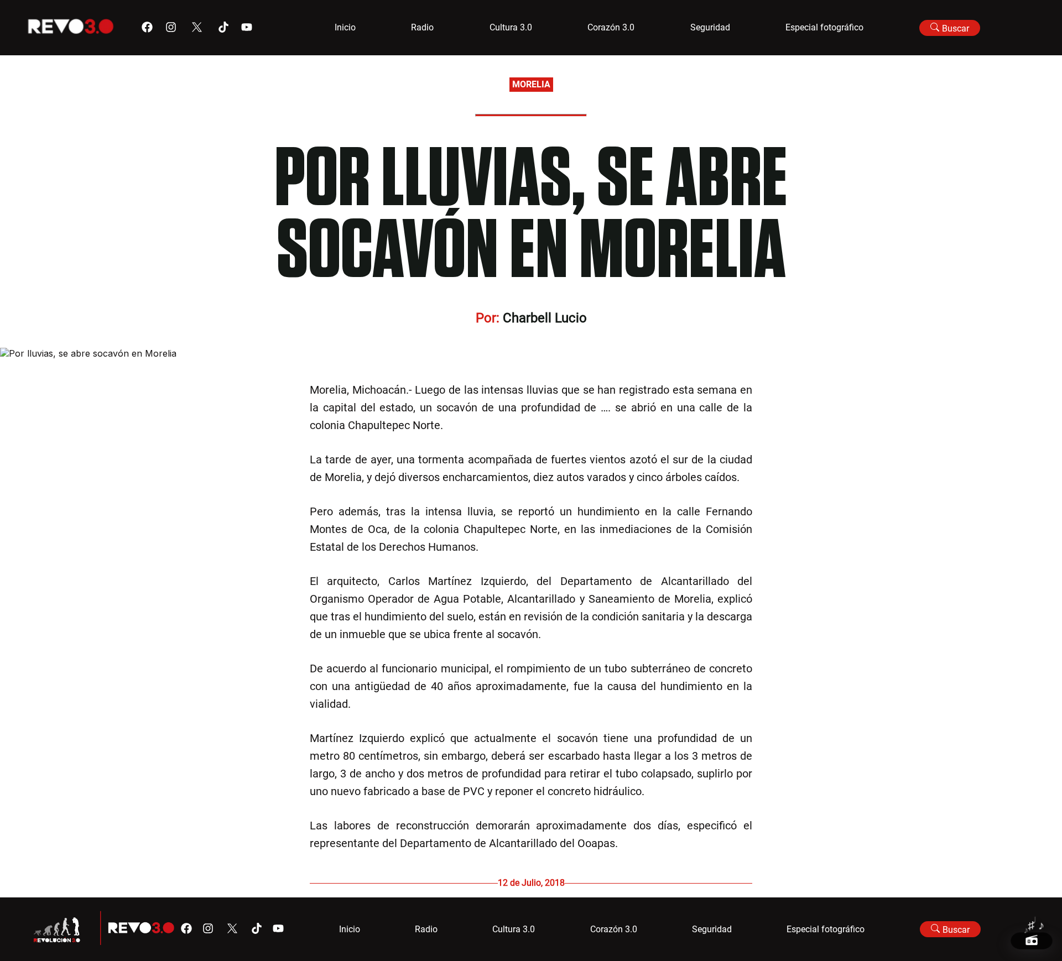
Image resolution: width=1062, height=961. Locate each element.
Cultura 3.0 (511, 27)
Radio (422, 27)
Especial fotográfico (824, 27)
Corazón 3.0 (610, 27)
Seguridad (710, 27)
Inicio (345, 27)
